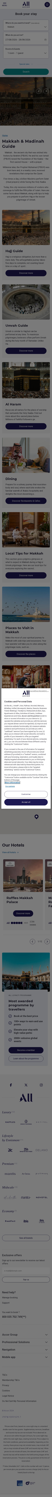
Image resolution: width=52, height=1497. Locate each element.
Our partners (10, 786)
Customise (26, 794)
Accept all (26, 802)
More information (12, 783)
